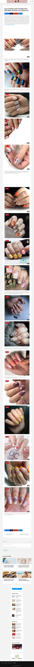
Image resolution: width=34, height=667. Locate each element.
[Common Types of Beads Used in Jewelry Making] (13, 596)
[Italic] (4, 547)
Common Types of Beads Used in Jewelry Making (9, 566)
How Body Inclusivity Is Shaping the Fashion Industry (19, 631)
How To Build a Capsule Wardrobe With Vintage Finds (18, 634)
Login (30, 541)
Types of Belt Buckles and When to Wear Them (19, 615)
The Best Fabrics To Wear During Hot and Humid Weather (19, 604)
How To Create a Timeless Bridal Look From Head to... (24, 566)
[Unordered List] (9, 547)
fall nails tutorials (8, 23)
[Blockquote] (10, 547)
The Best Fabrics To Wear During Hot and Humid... (9, 580)
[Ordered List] (8, 547)
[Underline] (6, 547)
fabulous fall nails (10, 24)
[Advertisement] (17, 32)
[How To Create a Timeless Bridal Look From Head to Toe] (13, 600)
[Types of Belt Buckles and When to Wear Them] (13, 615)
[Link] (12, 547)
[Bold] (3, 547)
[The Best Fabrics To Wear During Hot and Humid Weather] (10, 574)
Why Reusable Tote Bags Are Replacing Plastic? (18, 627)
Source (28, 211)
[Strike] (7, 547)
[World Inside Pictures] (17, 656)
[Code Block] (11, 547)
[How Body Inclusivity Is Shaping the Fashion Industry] (13, 630)
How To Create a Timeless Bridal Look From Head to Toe (19, 600)
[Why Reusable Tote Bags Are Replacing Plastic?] (13, 627)
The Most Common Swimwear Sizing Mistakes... (24, 580)
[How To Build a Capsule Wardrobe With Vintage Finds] (13, 634)
